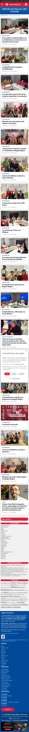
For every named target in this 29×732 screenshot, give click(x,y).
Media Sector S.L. (16, 378)
